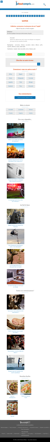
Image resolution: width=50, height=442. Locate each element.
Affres (10, 74)
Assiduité (10, 86)
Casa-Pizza (45, 433)
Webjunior (23, 433)
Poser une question (25, 429)
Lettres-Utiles (9, 433)
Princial (3, 433)
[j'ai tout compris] (25, 3)
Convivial (31, 78)
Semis (10, 78)
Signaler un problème (44, 427)
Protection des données (23, 427)
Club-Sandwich (38, 433)
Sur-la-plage (30, 433)
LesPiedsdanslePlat (25, 435)
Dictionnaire (25, 12)
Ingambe (10, 82)
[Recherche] (44, 4)
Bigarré (20, 74)
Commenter (22, 54)
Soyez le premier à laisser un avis (25, 97)
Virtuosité (30, 86)
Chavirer (11, 113)
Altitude (31, 109)
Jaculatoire (20, 109)
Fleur (20, 86)
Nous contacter (13, 427)
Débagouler (21, 78)
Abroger (31, 82)
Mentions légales (4, 427)
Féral (20, 82)
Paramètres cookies (34, 427)
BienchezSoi (16, 433)
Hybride (31, 113)
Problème (29, 54)
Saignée (21, 113)
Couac (30, 74)
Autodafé (10, 109)
